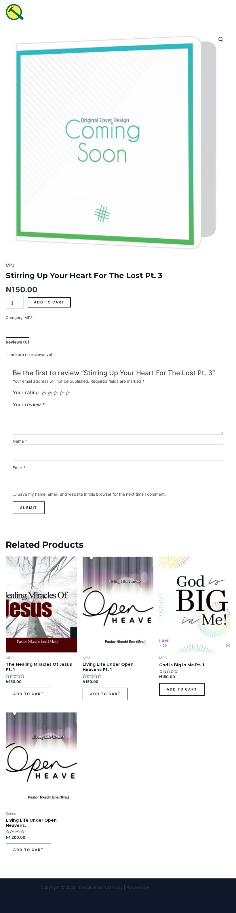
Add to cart (49, 302)
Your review (29, 405)
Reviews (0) (17, 341)
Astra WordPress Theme (172, 887)
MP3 (10, 265)
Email (19, 467)
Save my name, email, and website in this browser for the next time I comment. (92, 494)
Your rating (26, 392)
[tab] (17, 342)
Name (20, 441)
